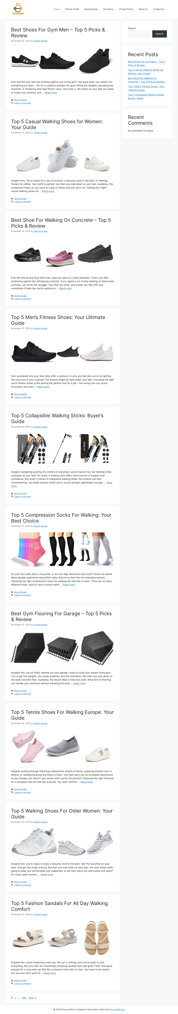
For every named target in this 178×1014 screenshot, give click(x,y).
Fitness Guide (72, 9)
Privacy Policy (126, 9)
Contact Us (158, 9)
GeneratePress (117, 1009)
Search (132, 28)
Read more (51, 92)
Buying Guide (91, 9)
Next (33, 997)
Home (57, 9)
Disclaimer (108, 9)
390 (24, 997)
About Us (143, 9)
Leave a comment (22, 103)
